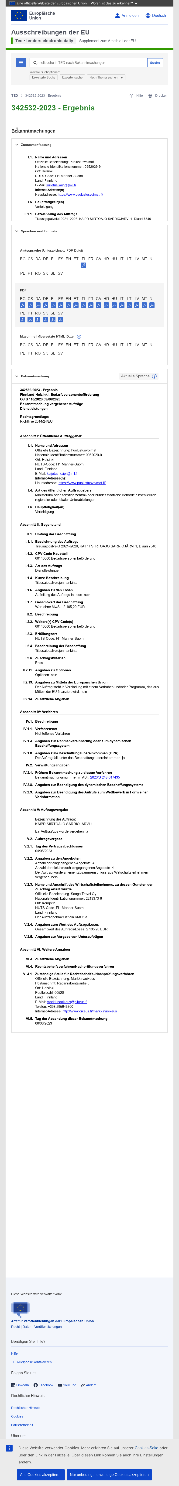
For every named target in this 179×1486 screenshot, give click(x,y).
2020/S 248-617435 (105, 777)
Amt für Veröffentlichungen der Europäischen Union (52, 1321)
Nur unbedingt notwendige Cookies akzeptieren (109, 1475)
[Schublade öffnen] (17, 129)
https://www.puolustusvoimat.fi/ (80, 194)
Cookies (17, 1416)
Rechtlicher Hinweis (25, 1408)
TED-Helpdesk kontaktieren (31, 1362)
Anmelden (130, 15)
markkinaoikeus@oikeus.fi (67, 1002)
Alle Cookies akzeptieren (41, 1475)
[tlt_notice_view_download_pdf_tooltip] (22, 305)
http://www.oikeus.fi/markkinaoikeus (89, 1011)
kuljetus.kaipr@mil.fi (61, 185)
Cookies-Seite (146, 1448)
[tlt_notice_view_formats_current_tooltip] (154, 376)
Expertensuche (72, 77)
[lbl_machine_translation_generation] (79, 337)
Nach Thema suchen (104, 77)
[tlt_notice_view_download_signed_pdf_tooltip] (83, 265)
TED (14, 95)
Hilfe (14, 1353)
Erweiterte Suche (43, 77)
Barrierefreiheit (22, 1425)
